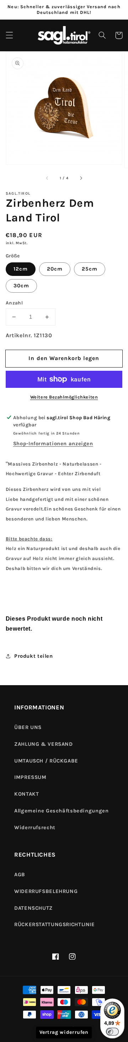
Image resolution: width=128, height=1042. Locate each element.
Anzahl (14, 303)
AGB (19, 875)
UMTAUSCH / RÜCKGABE (46, 761)
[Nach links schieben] (47, 178)
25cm (89, 269)
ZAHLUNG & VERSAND (43, 744)
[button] (9, 35)
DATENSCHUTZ (33, 908)
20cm (55, 269)
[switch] (112, 1032)
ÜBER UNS (28, 727)
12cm (21, 269)
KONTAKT (26, 794)
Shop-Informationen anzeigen (53, 444)
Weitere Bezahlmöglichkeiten (64, 397)
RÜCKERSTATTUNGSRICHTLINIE (54, 925)
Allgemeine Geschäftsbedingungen (61, 811)
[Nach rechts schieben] (81, 178)
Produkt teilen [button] (33, 656)
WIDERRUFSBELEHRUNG (46, 891)
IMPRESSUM (30, 777)
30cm (21, 286)
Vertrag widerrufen (63, 1032)
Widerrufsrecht (34, 828)
